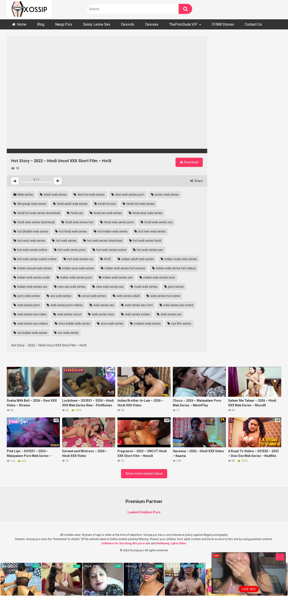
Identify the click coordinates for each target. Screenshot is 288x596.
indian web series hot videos (175, 268)
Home (21, 24)
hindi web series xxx (158, 222)
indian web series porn (76, 277)
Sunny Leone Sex (96, 24)
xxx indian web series (32, 333)
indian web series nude (33, 277)
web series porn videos (66, 305)
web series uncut (68, 314)
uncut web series (93, 296)
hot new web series (151, 231)
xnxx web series (111, 323)
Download (190, 162)
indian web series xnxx (159, 277)
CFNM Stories (223, 24)
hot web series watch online (37, 259)
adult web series (55, 194)
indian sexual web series (34, 268)
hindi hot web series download (38, 213)
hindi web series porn (118, 222)
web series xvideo (137, 314)
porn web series (28, 296)
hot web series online (32, 250)
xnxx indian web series (74, 323)
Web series (25, 194)
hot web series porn (71, 250)
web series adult (128, 296)
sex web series (60, 296)
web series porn (28, 305)
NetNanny (162, 543)
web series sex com (138, 305)
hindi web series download (36, 222)
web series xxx (170, 314)
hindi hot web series (140, 204)
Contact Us (253, 24)
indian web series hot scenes (124, 268)
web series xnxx (102, 314)
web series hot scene (165, 296)
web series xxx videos (32, 323)
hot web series (65, 240)
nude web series (146, 286)
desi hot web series (91, 194)
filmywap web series (31, 204)
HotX (107, 259)
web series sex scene (178, 305)
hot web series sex (149, 250)
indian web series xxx (32, 286)
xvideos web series (147, 323)
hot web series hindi (146, 240)
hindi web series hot (79, 222)
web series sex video (32, 314)
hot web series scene (111, 250)
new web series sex (109, 286)
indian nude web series (180, 259)
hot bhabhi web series (32, 231)
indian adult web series (137, 259)
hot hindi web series (72, 231)
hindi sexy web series (147, 213)
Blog (40, 24)
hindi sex (76, 213)
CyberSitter (179, 543)
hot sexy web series (31, 240)
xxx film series (181, 323)
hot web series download (104, 240)
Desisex (151, 24)
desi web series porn (129, 194)
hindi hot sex (106, 204)
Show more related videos (144, 473)
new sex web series (71, 286)
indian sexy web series (78, 268)
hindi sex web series (107, 213)
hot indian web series (112, 231)
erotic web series (166, 194)
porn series (175, 286)
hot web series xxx (80, 259)
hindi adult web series (72, 204)
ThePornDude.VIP (183, 24)
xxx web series (68, 333)
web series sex (103, 305)
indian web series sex (117, 277)
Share (198, 181)
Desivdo (127, 24)
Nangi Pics (63, 24)
